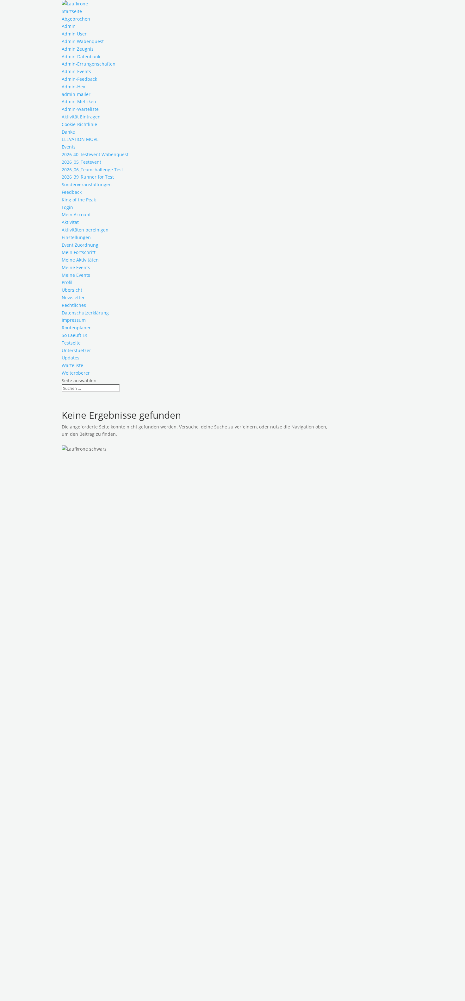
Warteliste (72, 365)
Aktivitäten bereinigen (85, 230)
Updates (70, 358)
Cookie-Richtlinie (79, 124)
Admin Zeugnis (78, 49)
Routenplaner (76, 328)
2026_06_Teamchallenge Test (92, 170)
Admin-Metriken (79, 101)
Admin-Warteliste (80, 109)
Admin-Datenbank (81, 57)
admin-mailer (76, 94)
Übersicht (72, 290)
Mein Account (76, 215)
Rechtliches (74, 305)
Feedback (72, 192)
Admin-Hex (73, 87)
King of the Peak (79, 200)
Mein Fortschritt (79, 252)
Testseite (71, 343)
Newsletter (73, 298)
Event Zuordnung (80, 245)
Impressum (74, 320)
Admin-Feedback (79, 79)
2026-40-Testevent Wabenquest (95, 154)
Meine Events (76, 267)
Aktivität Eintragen (81, 117)
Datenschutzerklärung (85, 313)
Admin (69, 26)
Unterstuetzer (76, 350)
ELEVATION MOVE (80, 139)
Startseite (72, 11)
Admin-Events (76, 71)
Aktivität (70, 222)
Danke (68, 132)
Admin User (74, 34)
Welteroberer (76, 373)
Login (67, 207)
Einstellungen (76, 237)
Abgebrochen (76, 19)
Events (69, 147)
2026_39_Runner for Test (88, 177)
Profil (67, 282)
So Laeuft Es (74, 335)
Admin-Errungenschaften (88, 64)
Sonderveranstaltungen (87, 184)
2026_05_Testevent (81, 162)
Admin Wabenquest (83, 41)
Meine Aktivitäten (80, 260)
